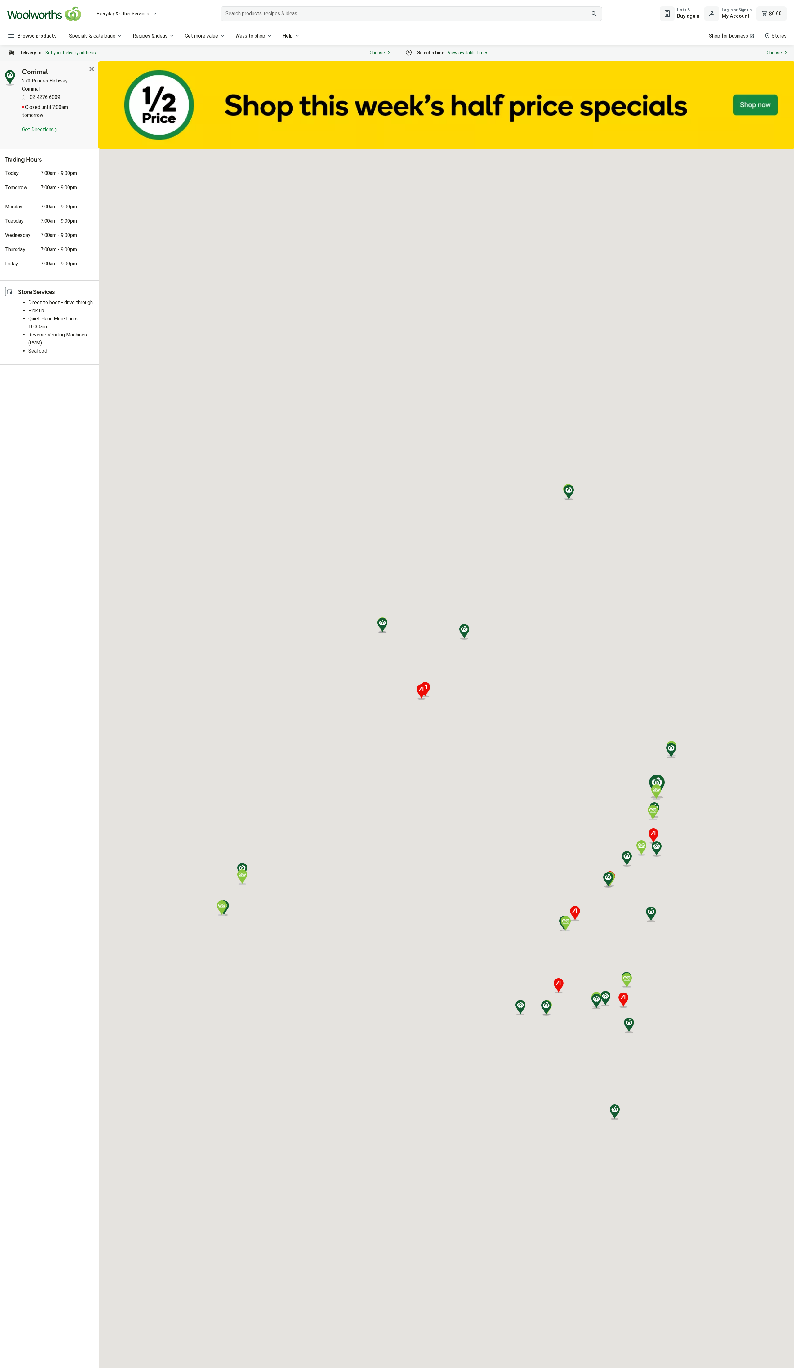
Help (288, 36)
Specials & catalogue (92, 36)
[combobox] (411, 13)
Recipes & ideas (150, 36)
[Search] (594, 13)
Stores (779, 36)
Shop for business (728, 36)
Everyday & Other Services (123, 13)
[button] (657, 849)
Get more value (201, 36)
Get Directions (38, 129)
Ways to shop (250, 36)
